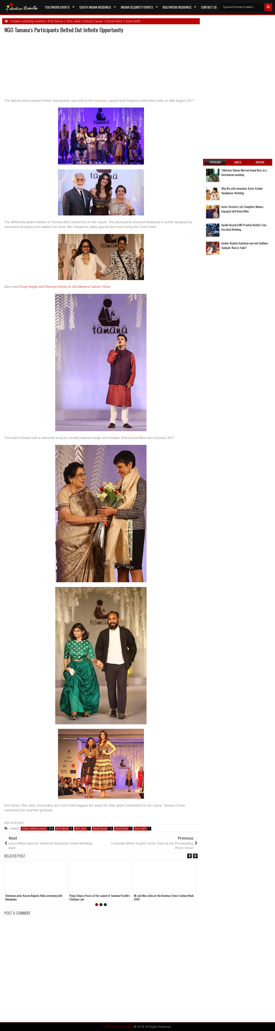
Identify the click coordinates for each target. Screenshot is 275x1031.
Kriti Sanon (62, 828)
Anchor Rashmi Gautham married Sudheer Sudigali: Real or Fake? (244, 245)
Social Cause (100, 828)
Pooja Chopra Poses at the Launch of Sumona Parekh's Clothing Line (99, 897)
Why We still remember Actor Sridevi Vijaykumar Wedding (242, 190)
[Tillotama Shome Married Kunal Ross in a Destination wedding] (212, 175)
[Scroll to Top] (268, 1024)
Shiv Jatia (80, 828)
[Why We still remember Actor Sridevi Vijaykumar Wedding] (212, 193)
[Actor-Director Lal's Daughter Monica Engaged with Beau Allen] (212, 211)
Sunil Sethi (140, 828)
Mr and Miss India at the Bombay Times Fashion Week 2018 (164, 897)
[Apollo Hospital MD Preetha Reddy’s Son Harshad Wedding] (212, 230)
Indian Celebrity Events (137, 7)
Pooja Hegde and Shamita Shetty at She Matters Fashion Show (64, 287)
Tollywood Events (57, 7)
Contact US (209, 7)
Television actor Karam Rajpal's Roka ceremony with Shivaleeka (33, 897)
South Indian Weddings (95, 7)
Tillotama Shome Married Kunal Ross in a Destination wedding (244, 172)
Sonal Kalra (121, 828)
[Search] (268, 7)
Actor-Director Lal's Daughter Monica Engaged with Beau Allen (242, 208)
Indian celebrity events (34, 828)
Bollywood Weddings (177, 7)
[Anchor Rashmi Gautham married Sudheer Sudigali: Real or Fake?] (212, 248)
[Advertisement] (40, 65)
